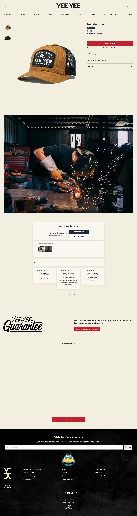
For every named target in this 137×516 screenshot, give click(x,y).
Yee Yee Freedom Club (112, 14)
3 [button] (69, 294)
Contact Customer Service (87, 329)
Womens (37, 14)
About (131, 14)
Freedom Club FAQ (29, 472)
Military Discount (67, 479)
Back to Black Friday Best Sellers (69, 419)
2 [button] (66, 294)
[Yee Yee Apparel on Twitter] (72, 493)
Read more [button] (68, 284)
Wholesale (65, 476)
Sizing (91, 66)
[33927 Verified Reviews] (68, 466)
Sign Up (128, 447)
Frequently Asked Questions (32, 469)
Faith (81, 14)
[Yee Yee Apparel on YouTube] (68, 493)
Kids (93, 14)
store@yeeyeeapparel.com (12, 482)
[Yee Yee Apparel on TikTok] (76, 493)
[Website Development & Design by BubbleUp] (68, 508)
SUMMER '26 (8, 14)
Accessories (65, 14)
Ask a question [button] (79, 236)
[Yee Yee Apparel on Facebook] (65, 493)
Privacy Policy (99, 472)
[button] (91, 33)
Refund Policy (27, 479)
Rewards (64, 472)
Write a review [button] (79, 231)
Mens (23, 14)
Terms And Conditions (101, 476)
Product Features (97, 61)
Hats (50, 14)
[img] (41, 270)
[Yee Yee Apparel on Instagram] (61, 493)
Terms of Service (100, 469)
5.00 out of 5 (63, 233)
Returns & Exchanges (29, 476)
